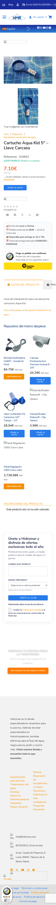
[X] (41, 27)
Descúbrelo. (9, 179)
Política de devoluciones (37, 897)
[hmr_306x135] (17, 17)
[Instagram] (47, 27)
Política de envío (40, 892)
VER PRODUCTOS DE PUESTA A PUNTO (28, 671)
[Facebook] (38, 27)
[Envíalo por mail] (7, 214)
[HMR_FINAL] (26, 707)
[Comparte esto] (15, 214)
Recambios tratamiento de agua (20, 137)
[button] (4, 17)
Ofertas (37, 772)
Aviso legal (13, 888)
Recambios (16, 310)
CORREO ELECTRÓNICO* (19, 564)
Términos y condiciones (34, 888)
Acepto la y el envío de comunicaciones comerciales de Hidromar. (26, 613)
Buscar (22, 28)
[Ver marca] (15, 42)
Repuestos (17, 134)
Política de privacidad (17, 892)
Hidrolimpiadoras (19, 799)
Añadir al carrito (15, 187)
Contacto (38, 787)
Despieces (16, 803)
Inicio (6, 134)
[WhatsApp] (7, 878)
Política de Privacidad (32, 610)
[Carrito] (50, 17)
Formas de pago (28, 901)
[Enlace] (3, 5)
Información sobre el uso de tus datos (25, 604)
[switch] (7, 900)
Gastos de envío (12, 897)
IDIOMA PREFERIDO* (17, 580)
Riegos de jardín (19, 807)
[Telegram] (50, 27)
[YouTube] (44, 27)
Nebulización (40, 794)
